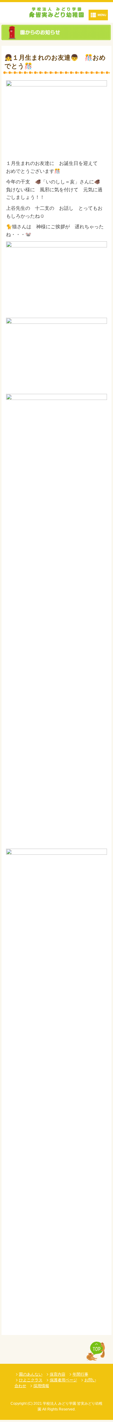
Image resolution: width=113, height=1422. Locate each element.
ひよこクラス (30, 1380)
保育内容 (57, 1374)
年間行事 (80, 1374)
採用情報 (41, 1385)
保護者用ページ (63, 1380)
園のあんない (30, 1374)
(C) (30, 1403)
